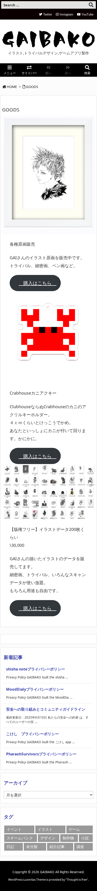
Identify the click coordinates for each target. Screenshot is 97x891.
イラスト (45, 829)
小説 (85, 838)
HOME (12, 86)
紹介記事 (57, 846)
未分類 (31, 846)
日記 (10, 846)
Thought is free (77, 880)
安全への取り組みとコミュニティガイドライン (45, 709)
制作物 (68, 838)
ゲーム (74, 829)
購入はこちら (37, 283)
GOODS (32, 86)
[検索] (91, 5)
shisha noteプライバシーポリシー (35, 669)
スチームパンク (20, 838)
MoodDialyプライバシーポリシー (35, 689)
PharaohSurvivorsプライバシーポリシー (41, 754)
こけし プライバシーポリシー (32, 733)
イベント (14, 829)
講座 (80, 846)
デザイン (47, 838)
